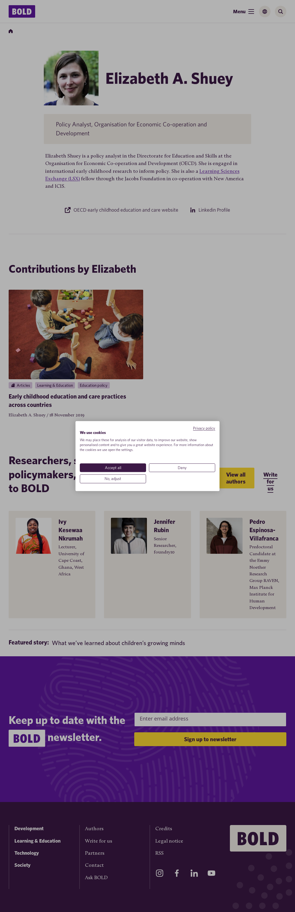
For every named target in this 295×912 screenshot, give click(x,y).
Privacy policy (204, 428)
